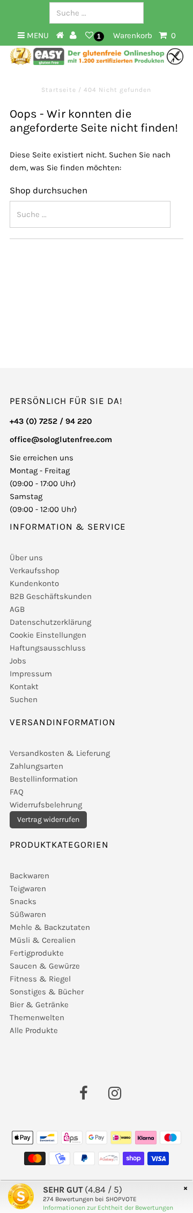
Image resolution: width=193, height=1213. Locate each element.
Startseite (59, 89)
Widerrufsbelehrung (46, 805)
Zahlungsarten (36, 766)
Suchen (24, 699)
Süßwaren (28, 914)
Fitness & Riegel (40, 979)
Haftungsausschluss (48, 648)
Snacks (23, 901)
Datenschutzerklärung (50, 622)
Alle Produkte (34, 1030)
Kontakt (24, 686)
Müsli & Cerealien (43, 940)
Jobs (18, 661)
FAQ (17, 792)
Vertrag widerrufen (48, 819)
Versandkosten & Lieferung (60, 753)
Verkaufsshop (35, 570)
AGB (17, 609)
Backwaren (29, 875)
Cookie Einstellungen (48, 635)
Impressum (31, 673)
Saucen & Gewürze (45, 966)
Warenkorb (144, 35)
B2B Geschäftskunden (51, 596)
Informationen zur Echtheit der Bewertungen (108, 1207)
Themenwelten (37, 1017)
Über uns (26, 557)
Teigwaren (28, 888)
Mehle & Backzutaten (50, 927)
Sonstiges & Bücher (47, 992)
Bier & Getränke (39, 1004)
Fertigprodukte (37, 953)
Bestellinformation (44, 779)
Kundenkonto (34, 583)
